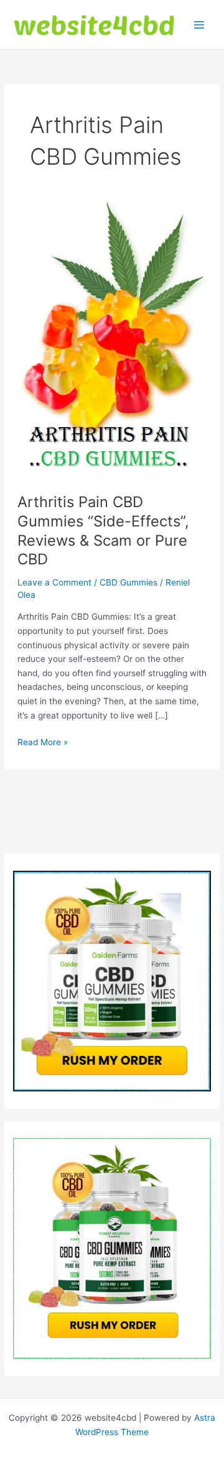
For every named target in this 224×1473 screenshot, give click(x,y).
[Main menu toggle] (199, 24)
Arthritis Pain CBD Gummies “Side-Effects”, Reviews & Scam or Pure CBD (103, 530)
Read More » (42, 743)
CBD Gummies (128, 582)
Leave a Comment (54, 582)
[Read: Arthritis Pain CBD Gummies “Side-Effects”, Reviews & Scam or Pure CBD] (111, 333)
